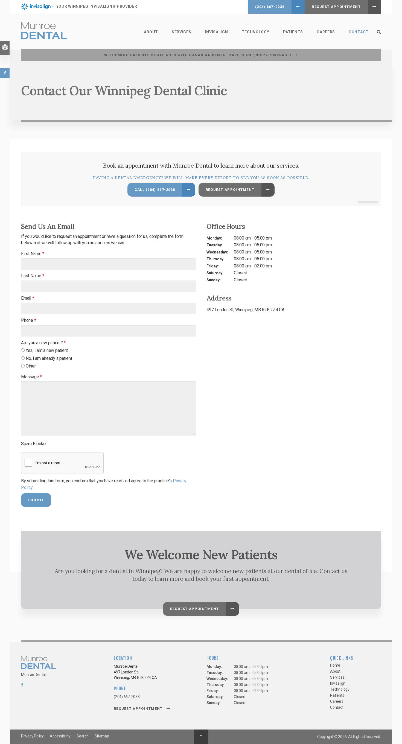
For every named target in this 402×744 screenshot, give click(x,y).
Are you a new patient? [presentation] (43, 342)
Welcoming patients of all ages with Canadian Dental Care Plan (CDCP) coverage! (197, 55)
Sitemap (102, 736)
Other (30, 366)
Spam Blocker (34, 443)
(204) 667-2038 (269, 7)
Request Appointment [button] (336, 7)
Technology (255, 32)
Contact (359, 32)
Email (27, 298)
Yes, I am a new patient (46, 350)
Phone (28, 320)
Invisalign (216, 32)
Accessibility (60, 736)
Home (335, 665)
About (151, 32)
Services (181, 32)
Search (83, 736)
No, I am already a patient (48, 358)
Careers (326, 32)
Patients (293, 32)
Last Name (32, 275)
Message (31, 376)
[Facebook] (22, 686)
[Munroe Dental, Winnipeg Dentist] (38, 663)
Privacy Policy (32, 736)
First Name (32, 253)
